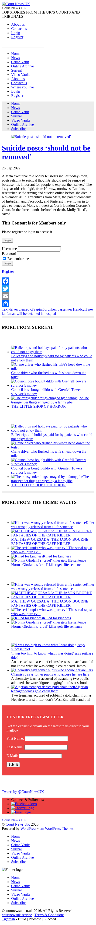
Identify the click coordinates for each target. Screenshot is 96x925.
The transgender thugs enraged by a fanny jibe (50, 400)
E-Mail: (12, 756)
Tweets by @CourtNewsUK (23, 792)
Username (9, 249)
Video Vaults (20, 75)
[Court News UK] (16, 4)
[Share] (48, 303)
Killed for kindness (57, 556)
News (15, 58)
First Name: (15, 738)
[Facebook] (48, 281)
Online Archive (22, 66)
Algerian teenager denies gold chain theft (49, 689)
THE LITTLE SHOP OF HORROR (38, 406)
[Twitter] (48, 288)
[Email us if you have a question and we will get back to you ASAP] (21, 812)
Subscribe (18, 129)
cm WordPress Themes (56, 828)
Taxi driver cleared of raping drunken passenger (37, 309)
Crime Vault (20, 62)
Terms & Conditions (49, 915)
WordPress (28, 828)
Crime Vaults (20, 845)
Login (15, 33)
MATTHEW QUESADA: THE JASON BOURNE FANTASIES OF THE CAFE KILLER (49, 541)
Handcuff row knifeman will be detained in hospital (48, 311)
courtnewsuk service (17, 915)
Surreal (16, 70)
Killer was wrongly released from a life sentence (52, 525)
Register (17, 37)
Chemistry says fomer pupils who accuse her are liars (50, 674)
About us (18, 24)
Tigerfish (8, 919)
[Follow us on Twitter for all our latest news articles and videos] (22, 808)
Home (15, 54)
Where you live (22, 87)
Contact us (19, 29)
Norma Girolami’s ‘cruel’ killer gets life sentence (46, 565)
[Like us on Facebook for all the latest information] (24, 804)
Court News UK (18, 824)
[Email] (48, 296)
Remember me (18, 259)
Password (9, 254)
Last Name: (15, 747)
